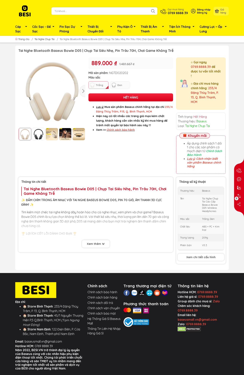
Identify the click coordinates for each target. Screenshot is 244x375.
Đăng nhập (203, 9)
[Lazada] (165, 293)
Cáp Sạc (18, 29)
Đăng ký (202, 12)
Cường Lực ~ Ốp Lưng (211, 29)
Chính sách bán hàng (102, 297)
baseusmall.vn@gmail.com (43, 341)
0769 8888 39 (44, 346)
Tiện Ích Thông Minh (179, 29)
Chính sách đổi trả (100, 303)
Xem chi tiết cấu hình (201, 257)
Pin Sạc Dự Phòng (67, 29)
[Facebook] (127, 293)
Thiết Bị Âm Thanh (149, 29)
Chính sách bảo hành (102, 292)
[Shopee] (157, 293)
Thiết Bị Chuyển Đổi (95, 29)
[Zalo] (134, 293)
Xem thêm (94, 244)
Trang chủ (24, 39)
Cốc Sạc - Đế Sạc (41, 29)
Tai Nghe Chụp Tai (45, 39)
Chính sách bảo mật (101, 313)
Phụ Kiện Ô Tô (125, 29)
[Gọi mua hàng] (239, 170)
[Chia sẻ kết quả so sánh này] (239, 204)
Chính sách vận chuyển (103, 308)
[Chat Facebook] (239, 179)
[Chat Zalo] (239, 187)
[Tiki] (149, 293)
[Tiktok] (142, 293)
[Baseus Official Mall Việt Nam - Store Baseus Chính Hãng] (24, 11)
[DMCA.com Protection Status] (189, 329)
